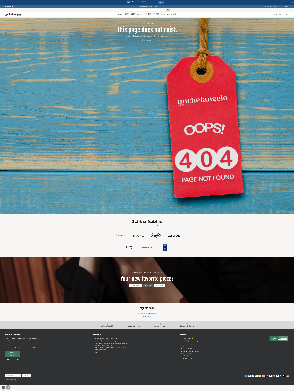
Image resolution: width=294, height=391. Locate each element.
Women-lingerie (135, 285)
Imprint (184, 360)
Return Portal (186, 355)
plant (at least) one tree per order (24, 348)
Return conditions (187, 353)
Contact (185, 345)
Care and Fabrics (187, 348)
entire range (148, 285)
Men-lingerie (159, 285)
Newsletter (140, 6)
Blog (266, 6)
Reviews (185, 338)
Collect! (161, 2)
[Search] (168, 10)
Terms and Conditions (188, 358)
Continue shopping (147, 316)
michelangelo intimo (12, 379)
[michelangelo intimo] (13, 14)
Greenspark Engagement (189, 342)
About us (190, 345)
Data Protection (187, 362)
